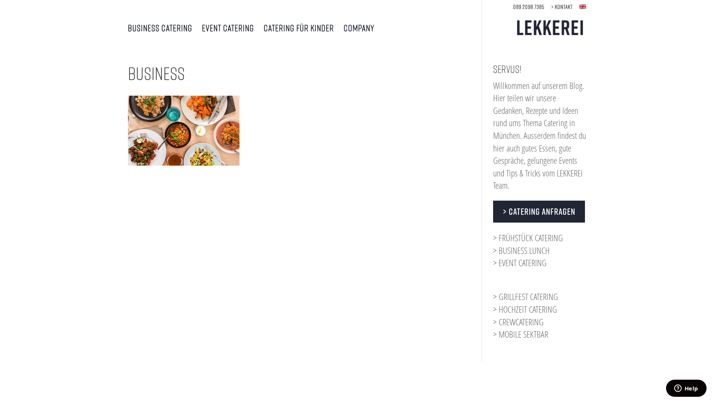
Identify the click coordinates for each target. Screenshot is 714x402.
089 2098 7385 (528, 7)
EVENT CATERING (228, 28)
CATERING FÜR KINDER (299, 28)
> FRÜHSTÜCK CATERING (528, 238)
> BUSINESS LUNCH (521, 250)
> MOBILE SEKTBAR (520, 334)
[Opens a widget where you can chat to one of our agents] (686, 389)
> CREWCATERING (518, 322)
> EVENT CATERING (520, 262)
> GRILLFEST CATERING (525, 296)
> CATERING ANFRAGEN (539, 211)
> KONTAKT (562, 7)
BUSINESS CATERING (160, 28)
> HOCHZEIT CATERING (525, 309)
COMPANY (359, 28)
